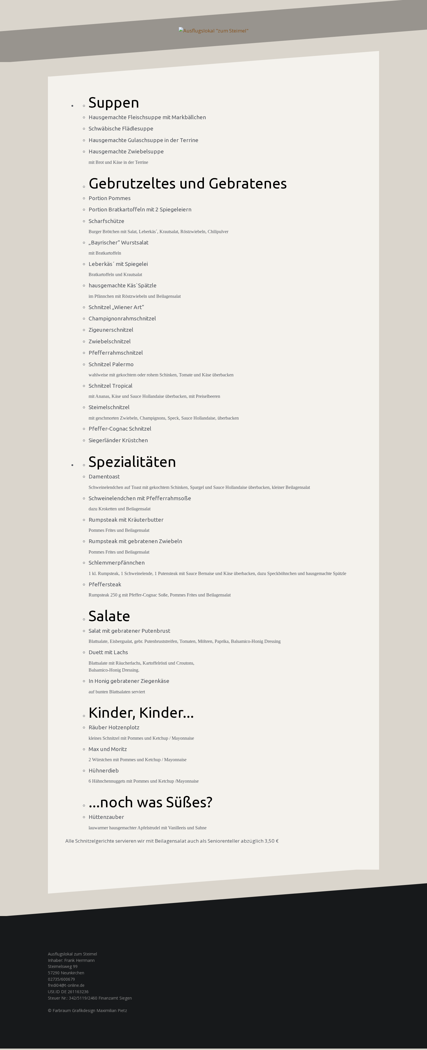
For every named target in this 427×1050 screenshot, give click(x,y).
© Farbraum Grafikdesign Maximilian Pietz (87, 1010)
